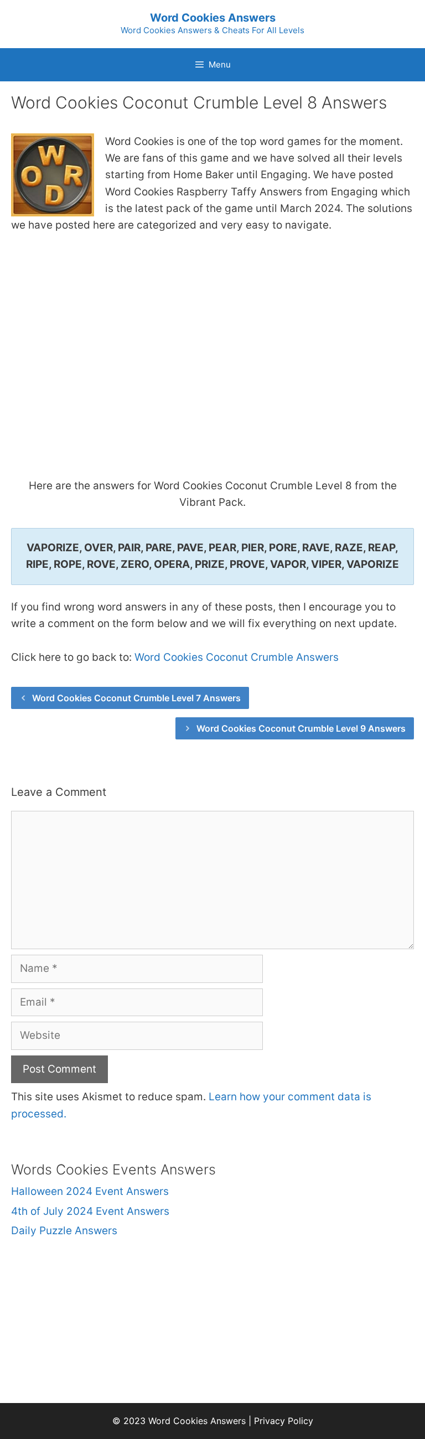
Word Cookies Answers (213, 17)
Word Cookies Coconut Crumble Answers (236, 657)
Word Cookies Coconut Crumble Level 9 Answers (301, 728)
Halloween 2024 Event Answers (90, 1191)
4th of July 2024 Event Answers (90, 1211)
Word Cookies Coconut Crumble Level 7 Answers (136, 697)
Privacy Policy (283, 1420)
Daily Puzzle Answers (64, 1230)
